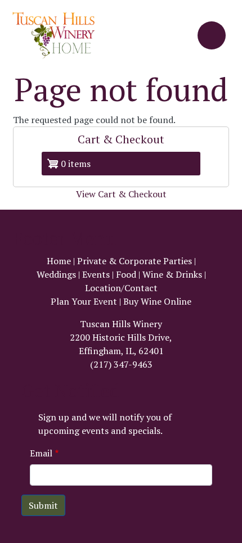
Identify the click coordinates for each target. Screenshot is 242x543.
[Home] (58, 35)
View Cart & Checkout (121, 194)
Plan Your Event (84, 301)
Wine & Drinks (172, 274)
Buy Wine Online (157, 301)
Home (59, 261)
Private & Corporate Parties (134, 261)
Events (96, 274)
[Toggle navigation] (211, 35)
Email (41, 453)
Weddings (56, 274)
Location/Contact (121, 288)
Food (126, 274)
